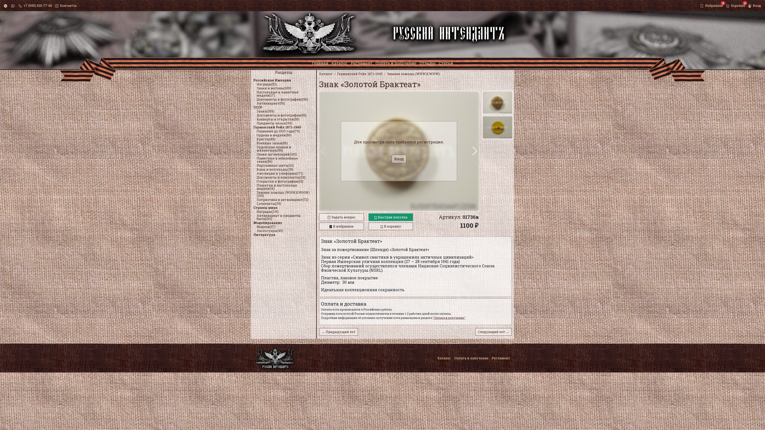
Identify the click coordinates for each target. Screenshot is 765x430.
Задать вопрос (343, 217)
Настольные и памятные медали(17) (278, 93)
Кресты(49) (266, 139)
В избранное (343, 226)
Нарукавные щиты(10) (275, 165)
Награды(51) (267, 84)
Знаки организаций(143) (277, 154)
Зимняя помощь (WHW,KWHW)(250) (283, 194)
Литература (264, 235)
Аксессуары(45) (270, 231)
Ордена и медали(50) (274, 135)
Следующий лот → (493, 332)
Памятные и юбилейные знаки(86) (277, 159)
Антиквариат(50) (271, 103)
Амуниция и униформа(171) (280, 173)
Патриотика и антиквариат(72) (282, 199)
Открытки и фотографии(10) (280, 181)
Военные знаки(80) (272, 143)
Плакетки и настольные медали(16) (277, 187)
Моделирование (267, 223)
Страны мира (265, 207)
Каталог (444, 358)
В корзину (392, 226)
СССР (257, 107)
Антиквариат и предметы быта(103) (279, 217)
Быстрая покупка (392, 217)
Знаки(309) (265, 111)
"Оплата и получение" (449, 318)
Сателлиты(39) (269, 203)
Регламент (501, 358)
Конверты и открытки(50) (278, 119)
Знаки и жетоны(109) (274, 88)
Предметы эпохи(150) (274, 123)
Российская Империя (272, 80)
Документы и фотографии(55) (281, 115)
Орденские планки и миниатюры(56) (274, 148)
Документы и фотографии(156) (282, 99)
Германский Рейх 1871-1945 (277, 127)
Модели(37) (266, 227)
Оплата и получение (471, 358)
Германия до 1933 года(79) (278, 131)
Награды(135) (268, 211)
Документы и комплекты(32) (281, 177)
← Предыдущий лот (338, 332)
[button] (475, 151)
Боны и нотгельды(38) (275, 169)
